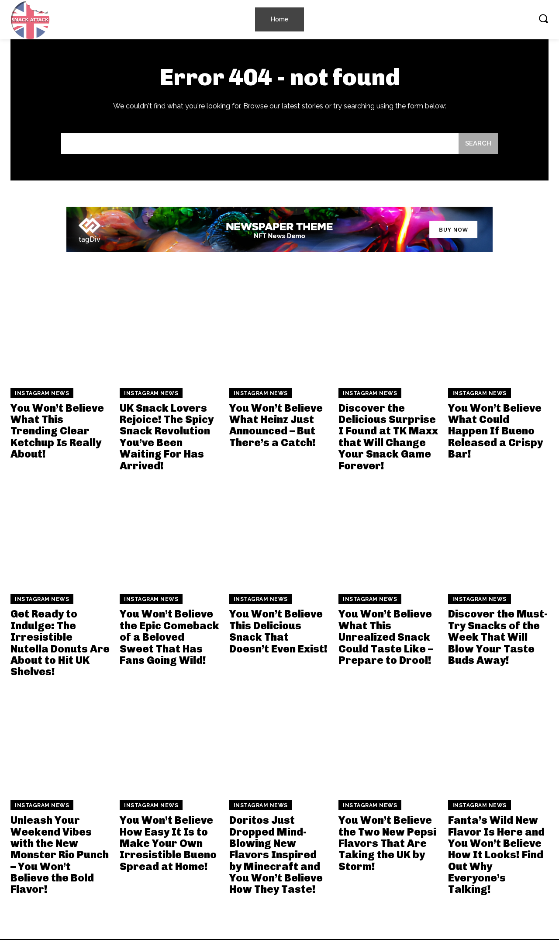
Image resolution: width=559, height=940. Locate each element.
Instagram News (42, 393)
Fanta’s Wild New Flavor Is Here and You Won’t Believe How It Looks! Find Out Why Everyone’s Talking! (496, 854)
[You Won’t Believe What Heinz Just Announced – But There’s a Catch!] (279, 328)
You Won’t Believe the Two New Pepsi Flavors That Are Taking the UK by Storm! (387, 843)
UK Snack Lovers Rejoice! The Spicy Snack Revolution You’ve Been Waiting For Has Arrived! (167, 437)
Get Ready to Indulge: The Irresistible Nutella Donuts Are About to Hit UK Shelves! (60, 642)
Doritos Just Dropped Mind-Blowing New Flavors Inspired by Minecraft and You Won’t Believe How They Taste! (276, 854)
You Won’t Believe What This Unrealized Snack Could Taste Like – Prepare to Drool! (385, 636)
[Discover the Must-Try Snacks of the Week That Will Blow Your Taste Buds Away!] (498, 535)
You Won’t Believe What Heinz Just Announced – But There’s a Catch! (276, 425)
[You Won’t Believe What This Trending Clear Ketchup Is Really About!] (60, 328)
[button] (543, 18)
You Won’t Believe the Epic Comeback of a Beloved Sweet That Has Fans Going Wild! (169, 636)
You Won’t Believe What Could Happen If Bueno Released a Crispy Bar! (495, 431)
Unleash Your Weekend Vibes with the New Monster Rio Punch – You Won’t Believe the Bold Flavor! (59, 854)
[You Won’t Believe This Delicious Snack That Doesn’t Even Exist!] (279, 535)
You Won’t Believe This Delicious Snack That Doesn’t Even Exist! (278, 631)
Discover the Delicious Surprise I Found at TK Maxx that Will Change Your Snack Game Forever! (388, 437)
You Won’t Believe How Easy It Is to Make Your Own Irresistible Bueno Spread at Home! (168, 843)
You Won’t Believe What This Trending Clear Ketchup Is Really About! (57, 431)
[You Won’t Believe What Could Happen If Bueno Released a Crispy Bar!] (498, 328)
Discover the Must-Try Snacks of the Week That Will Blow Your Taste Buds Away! (498, 636)
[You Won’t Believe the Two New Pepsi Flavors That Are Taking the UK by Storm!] (388, 741)
